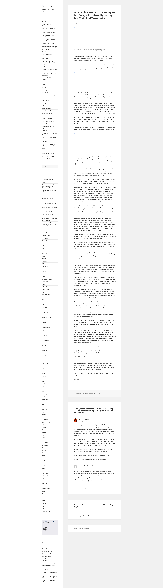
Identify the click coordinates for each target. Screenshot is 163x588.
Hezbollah (44, 335)
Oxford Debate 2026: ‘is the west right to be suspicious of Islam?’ (49, 213)
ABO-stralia (45, 238)
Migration (44, 401)
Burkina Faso (45, 266)
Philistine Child (46, 529)
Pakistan (44, 424)
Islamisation (45, 363)
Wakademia (45, 483)
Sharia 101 (44, 130)
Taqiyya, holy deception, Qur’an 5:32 (50, 134)
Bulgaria (44, 263)
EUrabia (44, 299)
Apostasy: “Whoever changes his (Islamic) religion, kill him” (50, 31)
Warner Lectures (46, 151)
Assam (43, 256)
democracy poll (46, 294)
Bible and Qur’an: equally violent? (48, 36)
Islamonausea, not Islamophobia (50, 95)
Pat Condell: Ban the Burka (48, 121)
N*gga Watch (45, 409)
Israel (43, 366)
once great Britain (46, 422)
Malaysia (44, 391)
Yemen (43, 491)
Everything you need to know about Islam (49, 57)
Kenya (43, 378)
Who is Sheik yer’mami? (48, 156)
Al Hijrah (44, 248)
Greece (44, 330)
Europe (44, 302)
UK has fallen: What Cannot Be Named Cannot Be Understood (49, 224)
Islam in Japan (45, 177)
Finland (44, 309)
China (43, 276)
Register (44, 503)
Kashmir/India (45, 376)
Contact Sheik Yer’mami (48, 43)
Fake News (44, 307)
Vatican (44, 481)
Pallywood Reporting (47, 118)
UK (42, 470)
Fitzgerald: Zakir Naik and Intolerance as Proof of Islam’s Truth (49, 63)
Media (43, 396)
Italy (43, 368)
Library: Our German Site (48, 103)
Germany (44, 325)
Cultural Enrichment (47, 286)
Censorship (44, 274)
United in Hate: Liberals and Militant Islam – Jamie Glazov (49, 145)
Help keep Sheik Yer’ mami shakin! (48, 78)
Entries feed (45, 508)
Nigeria (44, 414)
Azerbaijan (44, 261)
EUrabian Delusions (47, 54)
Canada (44, 271)
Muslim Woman (46, 523)
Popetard (44, 435)
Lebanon (44, 386)
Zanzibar (44, 493)
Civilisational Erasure (47, 279)
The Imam (45, 528)
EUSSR (43, 304)
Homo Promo (45, 340)
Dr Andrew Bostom (46, 52)
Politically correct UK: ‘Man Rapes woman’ (48, 127)
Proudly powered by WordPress (81, 528)
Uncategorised (45, 473)
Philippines (45, 432)
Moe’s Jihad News (46, 108)
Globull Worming (46, 327)
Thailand (44, 463)
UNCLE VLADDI (84, 419)
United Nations (45, 476)
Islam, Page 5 (45, 92)
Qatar (43, 437)
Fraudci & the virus (46, 317)
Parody (44, 430)
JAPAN (43, 371)
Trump (43, 465)
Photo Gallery (45, 124)
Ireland (44, 355)
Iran (43, 353)
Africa (43, 243)
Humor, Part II (45, 82)
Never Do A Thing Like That (48, 533)
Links (43, 105)
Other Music (45, 116)
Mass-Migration (46, 394)
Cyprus (44, 292)
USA (43, 478)
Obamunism (45, 419)
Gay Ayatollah (45, 320)
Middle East (45, 399)
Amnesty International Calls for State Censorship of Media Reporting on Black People (49, 186)
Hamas (43, 332)
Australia (44, 258)
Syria (43, 460)
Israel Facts (45, 97)
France (43, 315)
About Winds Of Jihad (47, 19)
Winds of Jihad (48, 9)
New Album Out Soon (47, 111)
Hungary (44, 345)
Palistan (44, 427)
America (44, 251)
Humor (44, 343)
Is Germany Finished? (47, 179)
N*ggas (44, 412)
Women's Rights (46, 488)
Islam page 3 (45, 90)
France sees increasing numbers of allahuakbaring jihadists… (49, 203)
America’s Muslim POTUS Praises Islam (48, 25)
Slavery (44, 450)
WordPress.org (45, 514)
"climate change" (46, 235)
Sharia (43, 447)
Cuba (43, 284)
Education (44, 297)
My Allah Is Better (46, 522)
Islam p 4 (44, 87)
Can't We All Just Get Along (48, 524)
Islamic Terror (45, 361)
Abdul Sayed (45, 182)
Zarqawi (44, 534)
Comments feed (46, 511)
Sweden (44, 458)
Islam (43, 84)
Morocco (44, 404)
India (43, 348)
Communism (45, 281)
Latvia (43, 384)
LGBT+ (43, 389)
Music (43, 407)
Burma (43, 269)
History (44, 338)
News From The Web (47, 113)
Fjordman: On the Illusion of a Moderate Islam (49, 74)
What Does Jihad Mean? (48, 153)
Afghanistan (45, 240)
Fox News (78, 93)
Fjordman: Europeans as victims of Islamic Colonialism (50, 70)
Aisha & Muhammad (47, 21)
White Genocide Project (48, 486)
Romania (44, 440)
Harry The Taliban (46, 530)
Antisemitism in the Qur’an (48, 28)
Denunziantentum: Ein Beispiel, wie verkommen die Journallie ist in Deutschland (49, 47)
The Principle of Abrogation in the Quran (49, 140)
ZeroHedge (77, 24)
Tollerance (45, 527)
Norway (44, 417)
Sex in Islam (45, 445)
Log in (43, 506)
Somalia (44, 453)
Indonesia (44, 350)
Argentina (44, 253)
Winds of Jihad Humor (47, 159)
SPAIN (43, 455)
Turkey (44, 468)
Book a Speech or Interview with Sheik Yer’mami (48, 40)
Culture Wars (45, 289)
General (44, 322)
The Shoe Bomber (46, 531)
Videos (43, 148)
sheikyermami (89, 393)
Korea (43, 381)
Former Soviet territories (48, 312)
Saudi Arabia (45, 442)
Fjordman (44, 67)
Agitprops (44, 246)
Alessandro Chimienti (86, 466)
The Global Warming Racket (49, 137)
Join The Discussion (46, 100)
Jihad (43, 373)
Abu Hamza (45, 526)
